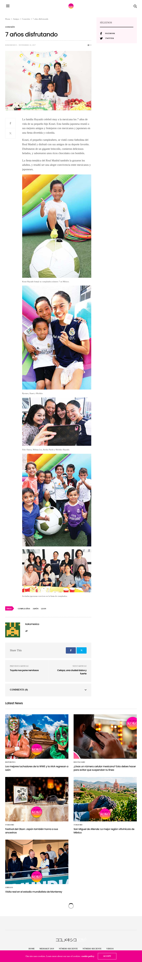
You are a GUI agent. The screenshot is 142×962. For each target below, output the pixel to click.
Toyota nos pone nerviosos (24, 670)
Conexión (10, 27)
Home (32, 949)
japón (35, 609)
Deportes (10, 762)
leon (43, 609)
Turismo (9, 825)
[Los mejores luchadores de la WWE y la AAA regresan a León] (36, 736)
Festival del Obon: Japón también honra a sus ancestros (31, 830)
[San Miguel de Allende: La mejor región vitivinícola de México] (105, 799)
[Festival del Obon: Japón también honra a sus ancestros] (36, 799)
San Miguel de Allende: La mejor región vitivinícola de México (104, 830)
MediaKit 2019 (46, 949)
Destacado (79, 762)
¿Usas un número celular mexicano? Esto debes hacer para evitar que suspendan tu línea (105, 768)
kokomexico (11, 45)
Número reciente (68, 949)
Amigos (9, 887)
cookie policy (87, 956)
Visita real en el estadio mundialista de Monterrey (33, 891)
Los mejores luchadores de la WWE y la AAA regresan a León (36, 768)
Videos (110, 949)
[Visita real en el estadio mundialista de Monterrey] (36, 862)
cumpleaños (24, 609)
